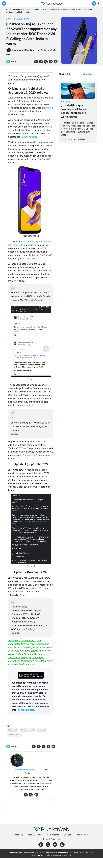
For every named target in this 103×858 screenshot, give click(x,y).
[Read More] (78, 91)
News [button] (26, 18)
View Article (88, 74)
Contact (67, 834)
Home (8, 9)
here (33, 664)
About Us (19, 834)
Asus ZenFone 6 (28, 241)
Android (66, 101)
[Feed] (62, 844)
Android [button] (11, 18)
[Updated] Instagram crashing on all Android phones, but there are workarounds (74, 110)
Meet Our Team (35, 834)
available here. (27, 709)
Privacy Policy (82, 834)
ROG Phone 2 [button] (12, 730)
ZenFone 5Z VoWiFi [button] (14, 735)
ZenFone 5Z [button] (41, 730)
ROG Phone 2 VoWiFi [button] (27, 730)
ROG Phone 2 (45, 241)
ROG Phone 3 (15, 244)
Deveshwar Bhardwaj (23, 50)
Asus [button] (19, 18)
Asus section (29, 455)
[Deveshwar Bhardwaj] (30, 760)
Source (31, 379)
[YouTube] (55, 844)
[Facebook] (40, 844)
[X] (48, 844)
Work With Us (53, 834)
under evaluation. (29, 136)
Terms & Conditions (51, 839)
